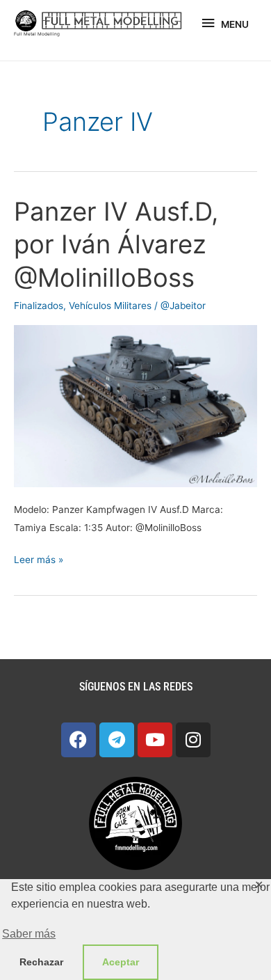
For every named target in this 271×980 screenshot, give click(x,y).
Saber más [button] (29, 934)
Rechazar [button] (41, 961)
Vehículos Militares (110, 305)
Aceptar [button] (120, 961)
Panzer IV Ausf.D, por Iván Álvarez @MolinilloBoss (116, 244)
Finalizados (38, 305)
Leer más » (38, 558)
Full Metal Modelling (37, 34)
